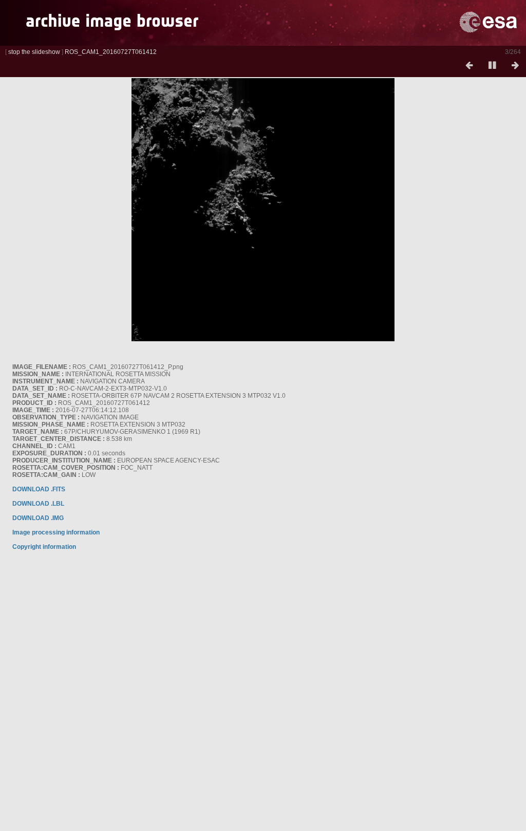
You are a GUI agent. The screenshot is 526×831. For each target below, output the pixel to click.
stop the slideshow (34, 52)
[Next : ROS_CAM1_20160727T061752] (515, 66)
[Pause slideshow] (492, 66)
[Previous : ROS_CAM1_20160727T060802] (469, 66)
